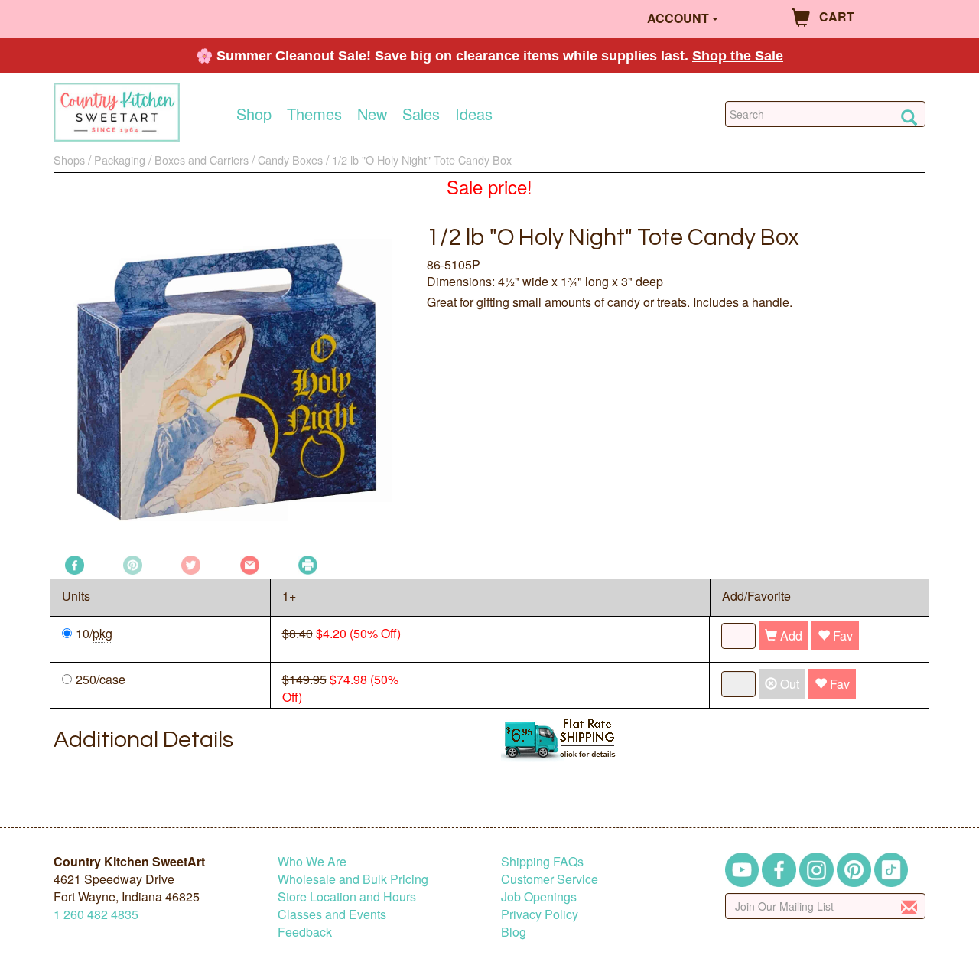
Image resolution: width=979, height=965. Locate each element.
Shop (254, 114)
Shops (69, 160)
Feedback (305, 932)
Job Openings (539, 896)
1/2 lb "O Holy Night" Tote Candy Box (422, 160)
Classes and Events (332, 914)
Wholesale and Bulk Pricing (353, 879)
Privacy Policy (539, 914)
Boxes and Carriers (201, 160)
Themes (314, 114)
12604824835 (96, 914)
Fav (841, 635)
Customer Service (549, 879)
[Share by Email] (249, 563)
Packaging (119, 160)
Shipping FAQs (542, 861)
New (372, 114)
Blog (513, 932)
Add (789, 635)
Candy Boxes (290, 160)
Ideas (474, 114)
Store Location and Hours (347, 896)
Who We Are (312, 861)
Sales (421, 114)
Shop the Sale (737, 56)
